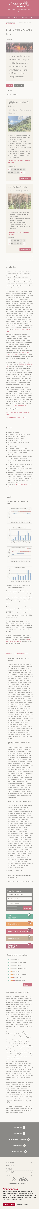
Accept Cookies (9, 1204)
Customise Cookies (22, 1204)
